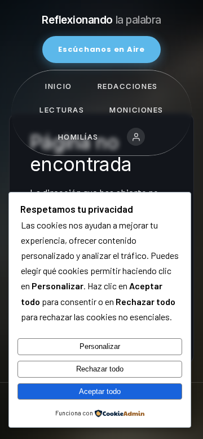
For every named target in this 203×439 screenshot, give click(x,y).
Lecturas (61, 109)
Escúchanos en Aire (101, 49)
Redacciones (128, 86)
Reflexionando (101, 20)
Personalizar (100, 346)
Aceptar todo (100, 391)
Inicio (58, 86)
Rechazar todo (99, 369)
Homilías (78, 136)
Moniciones (136, 109)
